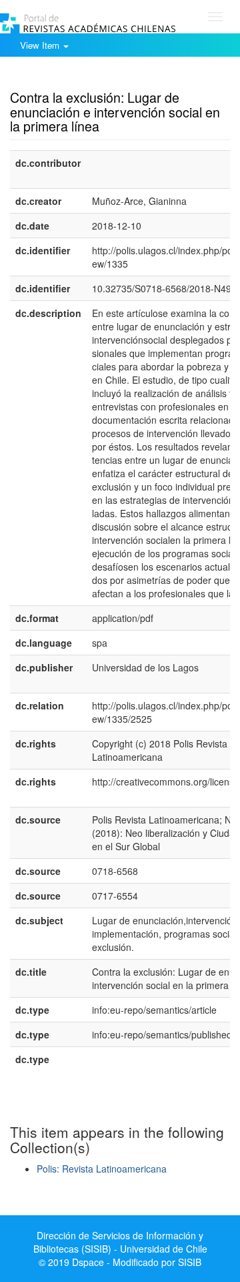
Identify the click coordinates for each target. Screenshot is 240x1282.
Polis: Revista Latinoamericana (102, 1168)
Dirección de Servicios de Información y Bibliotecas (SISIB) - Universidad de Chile (120, 1242)
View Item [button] (41, 45)
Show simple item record (62, 76)
